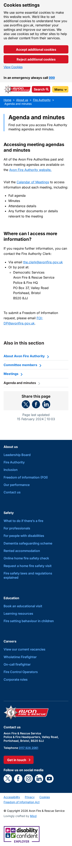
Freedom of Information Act (22, 802)
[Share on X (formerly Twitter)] (26, 404)
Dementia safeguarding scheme (28, 543)
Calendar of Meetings (33, 182)
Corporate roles (16, 679)
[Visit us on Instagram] (28, 778)
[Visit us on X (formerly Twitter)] (8, 778)
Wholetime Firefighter (20, 657)
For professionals (17, 528)
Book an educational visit (23, 606)
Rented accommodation (22, 551)
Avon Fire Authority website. (30, 170)
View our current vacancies (24, 649)
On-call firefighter (17, 664)
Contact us (12, 492)
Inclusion (11, 470)
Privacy (30, 797)
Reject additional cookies (36, 59)
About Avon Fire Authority (24, 356)
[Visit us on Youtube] (49, 778)
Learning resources (18, 613)
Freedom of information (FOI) (26, 477)
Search (39, 89)
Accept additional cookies (36, 49)
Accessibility (12, 797)
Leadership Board (17, 455)
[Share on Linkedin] (46, 404)
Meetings (11, 374)
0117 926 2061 (28, 747)
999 (52, 78)
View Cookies (13, 67)
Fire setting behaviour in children (29, 621)
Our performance (17, 485)
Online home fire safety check (26, 558)
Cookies (44, 797)
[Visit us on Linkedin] (39, 778)
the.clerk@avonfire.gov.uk (43, 262)
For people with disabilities (24, 536)
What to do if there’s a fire (23, 521)
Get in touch (16, 760)
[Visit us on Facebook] (18, 778)
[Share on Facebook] (36, 404)
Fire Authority (14, 462)
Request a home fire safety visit (28, 566)
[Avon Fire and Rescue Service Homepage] (17, 89)
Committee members (20, 365)
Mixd (33, 816)
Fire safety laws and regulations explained (28, 575)
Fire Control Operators (21, 672)
